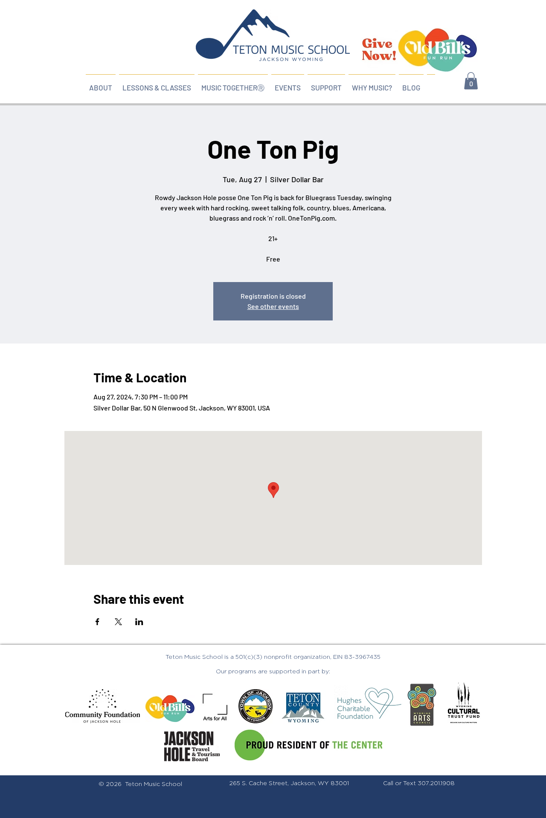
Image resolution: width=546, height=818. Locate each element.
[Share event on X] (118, 621)
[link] (471, 81)
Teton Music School (153, 784)
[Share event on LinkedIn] (139, 621)
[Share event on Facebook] (97, 621)
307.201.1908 (436, 783)
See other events (273, 306)
